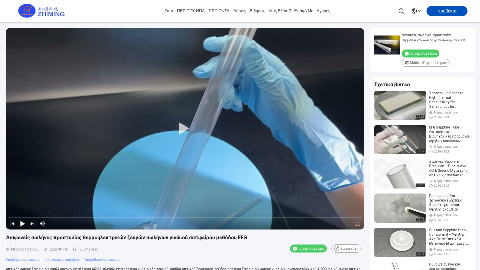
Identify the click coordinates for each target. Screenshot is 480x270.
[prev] (13, 223)
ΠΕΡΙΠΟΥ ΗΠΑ (191, 11)
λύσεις (240, 11)
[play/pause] (23, 223)
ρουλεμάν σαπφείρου (63, 260)
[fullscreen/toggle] (357, 223)
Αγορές (323, 11)
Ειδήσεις (257, 11)
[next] (33, 223)
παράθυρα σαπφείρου (103, 260)
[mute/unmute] (43, 223)
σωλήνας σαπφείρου (24, 260)
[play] (185, 128)
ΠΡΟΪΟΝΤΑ (219, 11)
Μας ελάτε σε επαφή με (291, 11)
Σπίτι (168, 11)
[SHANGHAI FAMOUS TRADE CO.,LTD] (40, 11)
